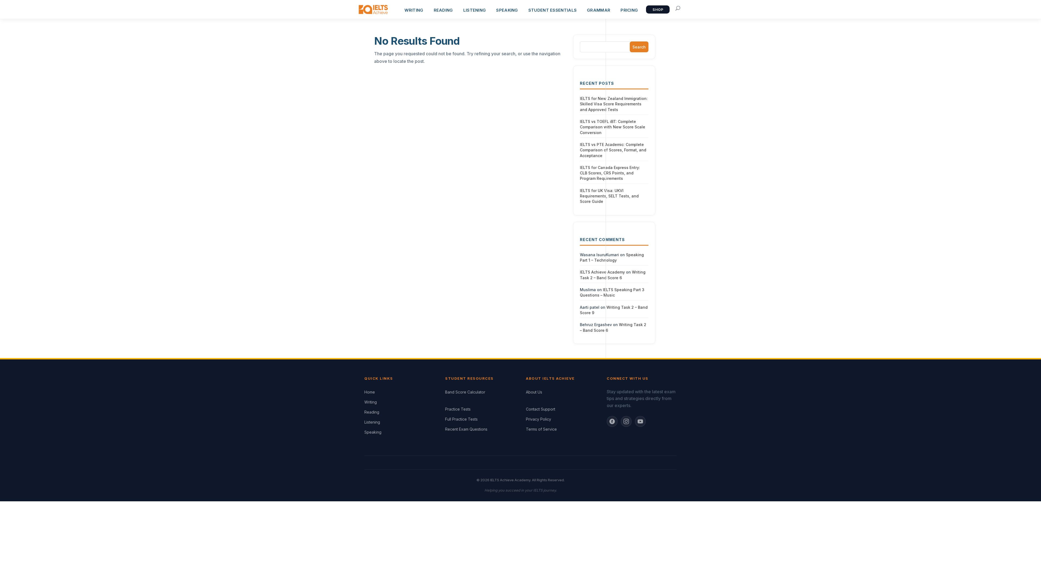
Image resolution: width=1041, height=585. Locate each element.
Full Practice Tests (461, 419)
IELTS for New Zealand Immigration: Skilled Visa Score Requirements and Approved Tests (614, 104)
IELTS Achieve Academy (602, 272)
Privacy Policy (538, 419)
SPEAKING (507, 10)
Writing (370, 402)
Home (369, 392)
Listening (372, 422)
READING (443, 10)
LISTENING (474, 10)
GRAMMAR (598, 10)
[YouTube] (640, 421)
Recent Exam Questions (466, 429)
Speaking (372, 432)
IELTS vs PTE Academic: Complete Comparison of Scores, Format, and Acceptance (613, 150)
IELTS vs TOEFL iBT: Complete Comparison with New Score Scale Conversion (612, 127)
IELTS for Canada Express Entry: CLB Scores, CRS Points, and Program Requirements (610, 173)
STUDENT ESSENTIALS (552, 10)
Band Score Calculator (465, 392)
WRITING (413, 10)
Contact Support (540, 409)
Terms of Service (541, 429)
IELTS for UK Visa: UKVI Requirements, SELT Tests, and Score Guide (609, 196)
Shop (658, 10)
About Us (534, 392)
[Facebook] (612, 421)
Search (639, 47)
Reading (371, 412)
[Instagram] (626, 421)
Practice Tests (458, 409)
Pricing (629, 10)
